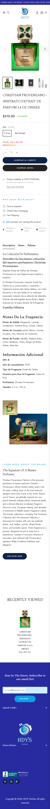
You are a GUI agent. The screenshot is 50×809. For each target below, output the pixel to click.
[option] (25, 48)
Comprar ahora (25, 168)
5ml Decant (20, 133)
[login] (36, 12)
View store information (15, 186)
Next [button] (45, 49)
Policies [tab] (31, 245)
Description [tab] (9, 245)
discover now (14, 556)
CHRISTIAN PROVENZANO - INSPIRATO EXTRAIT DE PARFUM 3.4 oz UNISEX (25, 640)
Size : (8, 127)
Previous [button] (5, 49)
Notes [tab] (21, 245)
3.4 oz (7, 133)
